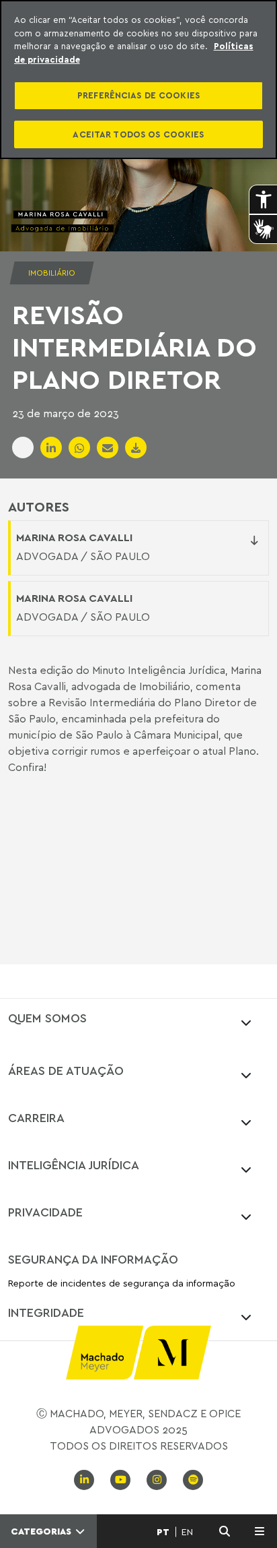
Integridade (46, 1312)
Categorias (42, 1531)
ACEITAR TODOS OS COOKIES (138, 134)
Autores (38, 507)
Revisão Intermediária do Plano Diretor (134, 346)
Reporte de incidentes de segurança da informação (121, 1283)
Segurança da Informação (93, 1258)
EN (187, 1531)
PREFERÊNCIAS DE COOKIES (138, 95)
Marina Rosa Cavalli (74, 537)
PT (163, 1531)
